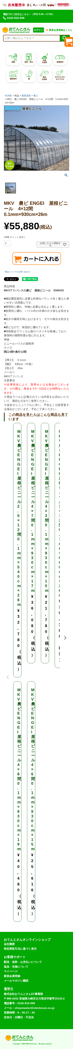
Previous (8, 674)
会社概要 (9, 944)
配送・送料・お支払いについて (23, 961)
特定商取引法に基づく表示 (20, 948)
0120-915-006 (16, 17)
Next (65, 638)
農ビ (35, 95)
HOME (8, 95)
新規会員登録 (12, 975)
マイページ (11, 971)
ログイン (38, 30)
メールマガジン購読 (16, 980)
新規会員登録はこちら (59, 30)
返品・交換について (16, 966)
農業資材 (26, 95)
